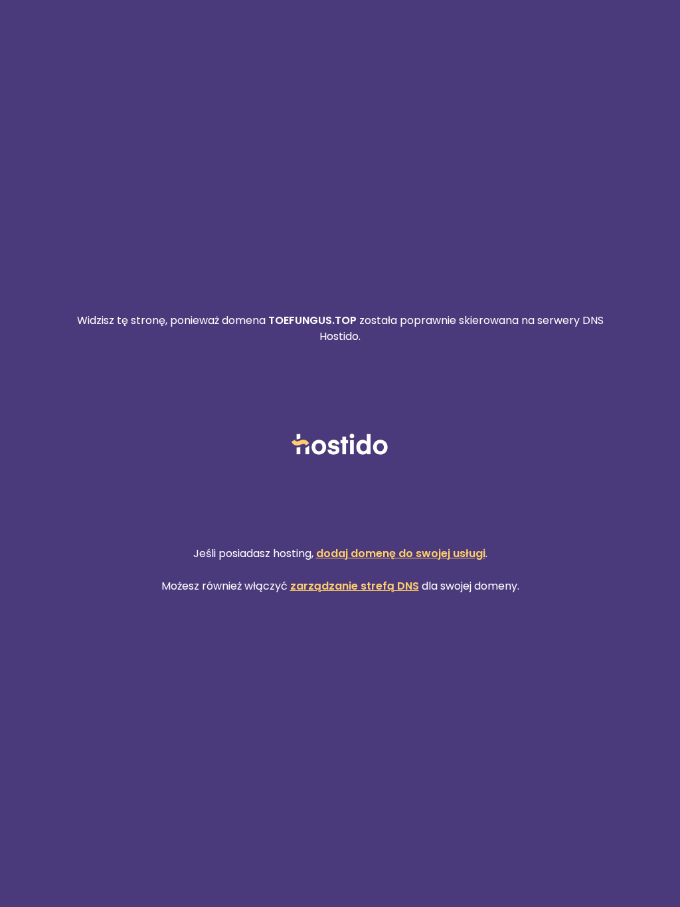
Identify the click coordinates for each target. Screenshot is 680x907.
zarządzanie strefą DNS (354, 586)
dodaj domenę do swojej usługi (400, 553)
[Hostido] (340, 445)
